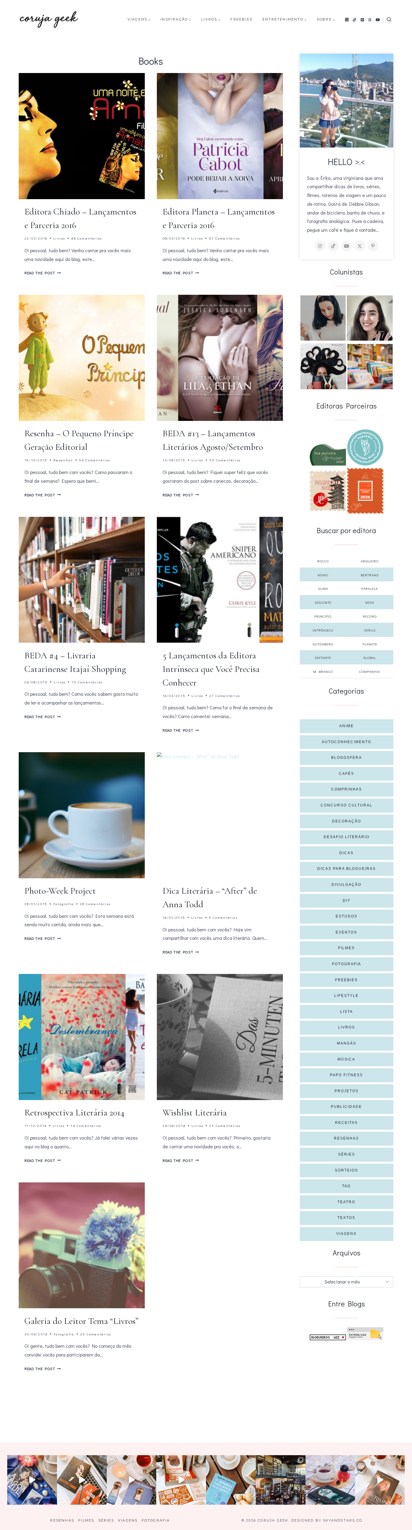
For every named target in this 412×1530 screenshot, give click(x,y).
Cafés (346, 773)
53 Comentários (225, 460)
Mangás (346, 1043)
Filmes (346, 948)
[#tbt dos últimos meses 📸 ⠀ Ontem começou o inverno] (281, 1480)
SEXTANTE (323, 657)
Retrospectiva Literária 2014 (74, 1112)
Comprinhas (346, 789)
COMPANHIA (369, 671)
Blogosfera (346, 757)
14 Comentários (86, 1125)
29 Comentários (95, 1334)
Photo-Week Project (60, 890)
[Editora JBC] (328, 491)
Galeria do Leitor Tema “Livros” (81, 1321)
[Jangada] (365, 491)
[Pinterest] (362, 20)
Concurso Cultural (346, 805)
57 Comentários (224, 238)
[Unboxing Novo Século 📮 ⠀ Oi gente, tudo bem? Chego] (380, 1480)
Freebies (241, 19)
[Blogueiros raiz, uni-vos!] (328, 1337)
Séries (346, 1154)
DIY (346, 901)
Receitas (346, 1123)
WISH (369, 602)
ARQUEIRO (370, 561)
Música (346, 1059)
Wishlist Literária (195, 1112)
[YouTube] (378, 20)
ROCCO (323, 561)
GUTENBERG (323, 644)
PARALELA (369, 588)
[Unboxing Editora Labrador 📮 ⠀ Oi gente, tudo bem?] (82, 1480)
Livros (59, 238)
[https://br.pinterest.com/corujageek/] (373, 245)
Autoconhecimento (346, 742)
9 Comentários (223, 917)
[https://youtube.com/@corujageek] (346, 245)
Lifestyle (346, 996)
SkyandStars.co (342, 1520)
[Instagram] (347, 20)
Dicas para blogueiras (346, 869)
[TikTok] (355, 20)
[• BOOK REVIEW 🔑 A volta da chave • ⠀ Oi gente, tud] (330, 1480)
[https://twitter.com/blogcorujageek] (359, 245)
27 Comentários (224, 695)
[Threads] (370, 20)
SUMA (323, 588)
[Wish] (365, 447)
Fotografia (63, 904)
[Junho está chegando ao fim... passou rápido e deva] (231, 1480)
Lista (346, 1012)
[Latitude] (328, 455)
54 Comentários (94, 460)
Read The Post (42, 272)
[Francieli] (323, 366)
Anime (346, 726)
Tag (346, 1186)
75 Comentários (87, 682)
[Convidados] (370, 366)
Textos (346, 1218)
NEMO (323, 575)
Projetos (346, 1091)
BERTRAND (370, 575)
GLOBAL (369, 657)
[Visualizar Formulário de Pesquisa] (389, 19)
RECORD (370, 616)
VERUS (370, 630)
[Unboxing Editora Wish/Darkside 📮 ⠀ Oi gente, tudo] (32, 1480)
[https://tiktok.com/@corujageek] (333, 245)
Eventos (346, 932)
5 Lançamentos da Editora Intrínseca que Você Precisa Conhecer (211, 669)
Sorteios (346, 1170)
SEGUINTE (323, 602)
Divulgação (346, 885)
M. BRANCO (323, 671)
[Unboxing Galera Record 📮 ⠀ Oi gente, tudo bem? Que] (181, 1480)
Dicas (346, 853)
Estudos (346, 916)
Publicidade (346, 1107)
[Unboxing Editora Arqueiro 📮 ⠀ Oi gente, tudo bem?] (132, 1480)
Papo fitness (346, 1075)
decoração (346, 821)
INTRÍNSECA (323, 630)
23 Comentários (224, 1125)
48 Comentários (86, 238)
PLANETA (370, 644)
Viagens (346, 1234)
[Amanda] (370, 318)
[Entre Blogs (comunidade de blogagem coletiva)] (365, 1333)
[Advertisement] (347, 1385)
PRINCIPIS (322, 616)
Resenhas (63, 460)
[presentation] (82, 136)
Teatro (346, 1202)
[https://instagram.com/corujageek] (320, 245)
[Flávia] (323, 318)
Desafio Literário (346, 837)
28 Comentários (95, 904)
